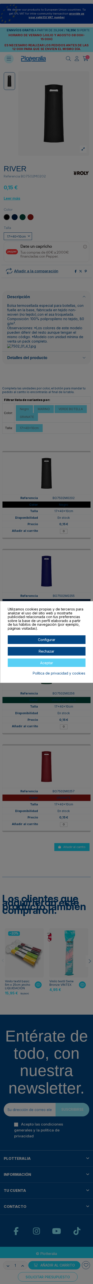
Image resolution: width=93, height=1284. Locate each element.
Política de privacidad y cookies (59, 673)
